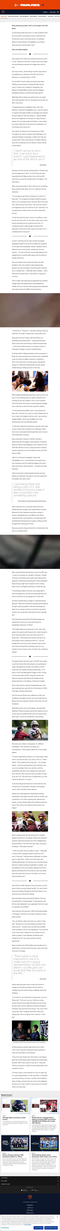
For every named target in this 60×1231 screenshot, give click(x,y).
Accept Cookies (38, 1227)
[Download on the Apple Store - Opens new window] (24, 1190)
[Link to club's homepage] (3, 11)
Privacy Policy (30, 1212)
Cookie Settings (5, 1227)
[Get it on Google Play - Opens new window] (35, 1191)
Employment (30, 1210)
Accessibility (30, 1205)
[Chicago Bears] (30, 1197)
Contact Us (30, 1207)
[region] (30, 1223)
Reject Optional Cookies (51, 1227)
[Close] (57, 1217)
